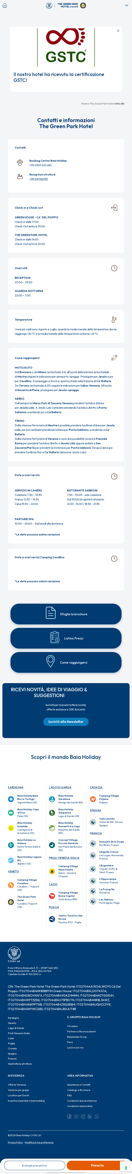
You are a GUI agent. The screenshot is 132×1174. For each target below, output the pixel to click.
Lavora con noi (75, 1047)
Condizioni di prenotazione (82, 1100)
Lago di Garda (60, 787)
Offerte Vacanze (17, 1084)
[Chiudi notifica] (118, 30)
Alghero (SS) (29, 860)
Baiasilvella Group (77, 1036)
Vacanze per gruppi (18, 1090)
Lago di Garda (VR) (68, 813)
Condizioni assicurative (79, 1106)
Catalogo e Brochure (78, 1090)
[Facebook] (69, 1116)
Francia (96, 833)
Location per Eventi (18, 1095)
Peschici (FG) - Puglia (70, 919)
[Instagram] (83, 1116)
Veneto (13, 871)
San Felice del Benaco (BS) (70, 845)
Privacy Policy (15, 1142)
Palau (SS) (28, 813)
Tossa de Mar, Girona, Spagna (111, 822)
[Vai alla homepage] (50, 5)
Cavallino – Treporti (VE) (28, 885)
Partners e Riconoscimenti (81, 1031)
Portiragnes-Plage (109, 901)
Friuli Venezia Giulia (64, 857)
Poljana (109, 799)
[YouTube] (76, 1116)
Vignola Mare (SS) (27, 799)
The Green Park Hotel (101, 103)
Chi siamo (72, 1026)
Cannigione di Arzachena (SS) (25, 828)
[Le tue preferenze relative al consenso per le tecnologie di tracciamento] (126, 1168)
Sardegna (16, 787)
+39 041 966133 (38, 179)
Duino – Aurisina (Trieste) (68, 871)
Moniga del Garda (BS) (70, 799)
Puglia (54, 907)
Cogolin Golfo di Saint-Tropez (108, 869)
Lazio (53, 884)
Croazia (96, 787)
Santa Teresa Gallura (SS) (28, 845)
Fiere (70, 1042)
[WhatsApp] (97, 1116)
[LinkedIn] (90, 1116)
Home (84, 103)
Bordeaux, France (111, 843)
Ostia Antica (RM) (68, 896)
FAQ (69, 1095)
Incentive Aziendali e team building (26, 1100)
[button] (66, 722)
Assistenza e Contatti (78, 1084)
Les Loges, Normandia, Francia (111, 855)
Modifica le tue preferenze (39, 1142)
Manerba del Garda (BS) (69, 828)
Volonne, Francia (108, 880)
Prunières (106, 891)
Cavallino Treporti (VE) (27, 902)
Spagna (95, 810)
